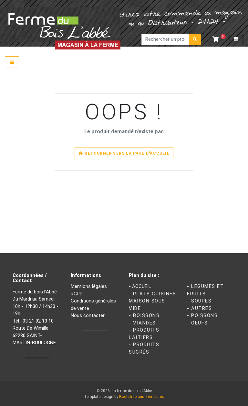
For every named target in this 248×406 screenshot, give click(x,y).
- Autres (199, 308)
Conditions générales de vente (93, 304)
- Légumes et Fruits (205, 290)
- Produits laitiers (144, 333)
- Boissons (144, 315)
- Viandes (142, 323)
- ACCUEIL (140, 286)
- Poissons (202, 315)
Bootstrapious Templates (141, 396)
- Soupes (199, 301)
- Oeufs (197, 323)
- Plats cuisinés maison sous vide (152, 301)
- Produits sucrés (144, 348)
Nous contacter (88, 315)
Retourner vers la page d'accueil (126, 153)
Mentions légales (89, 286)
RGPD (77, 294)
